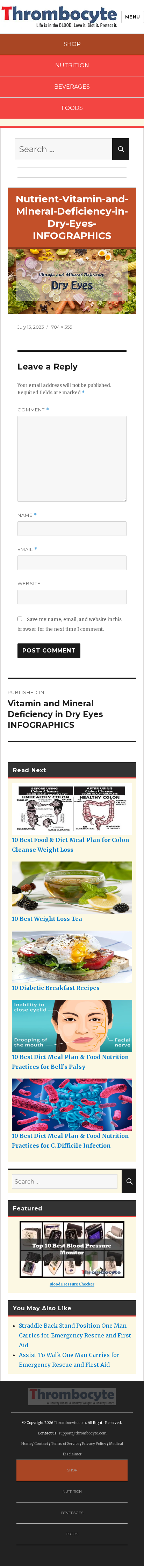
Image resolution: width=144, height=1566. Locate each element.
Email (27, 549)
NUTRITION (72, 65)
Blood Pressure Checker (72, 1284)
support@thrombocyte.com (82, 1433)
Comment (33, 410)
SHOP (72, 44)
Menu (132, 17)
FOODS (72, 108)
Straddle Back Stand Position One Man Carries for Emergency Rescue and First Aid (75, 1335)
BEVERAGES (72, 86)
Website (29, 583)
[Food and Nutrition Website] (59, 16)
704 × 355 (61, 327)
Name (27, 515)
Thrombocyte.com (70, 1422)
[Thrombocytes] (72, 1395)
